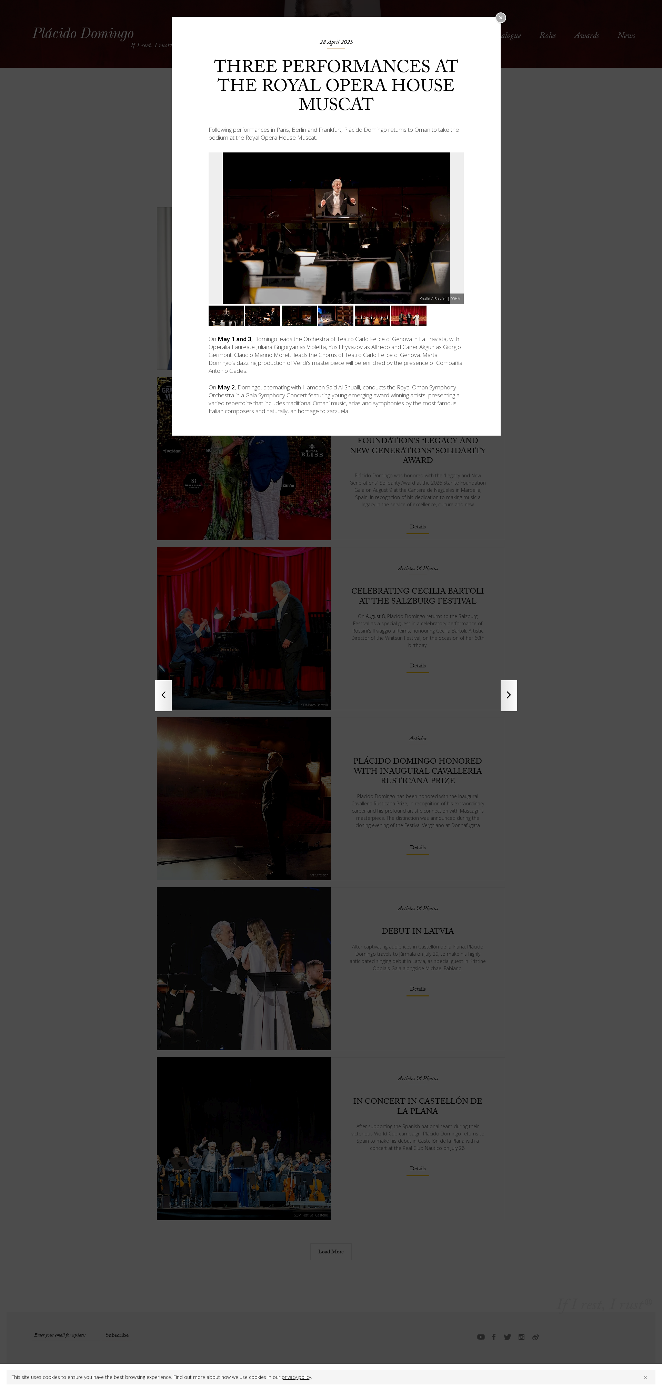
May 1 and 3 (234, 339)
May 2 (226, 387)
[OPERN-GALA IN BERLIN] (509, 695)
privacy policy (296, 1377)
